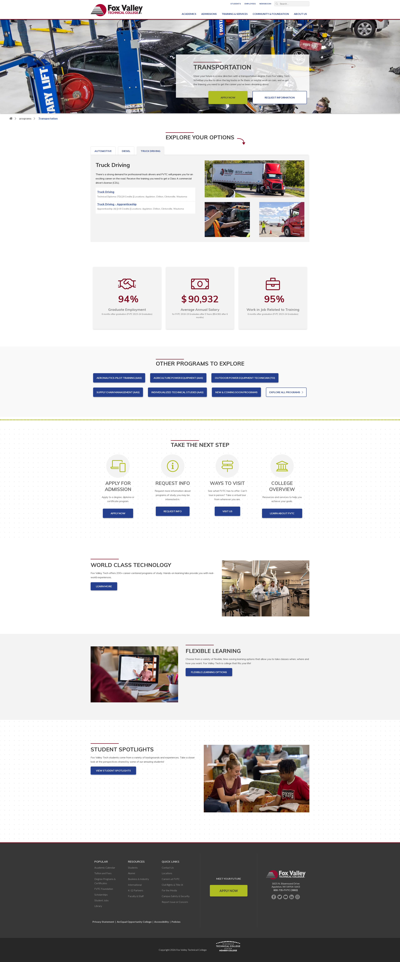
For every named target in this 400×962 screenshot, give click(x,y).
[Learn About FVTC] (282, 466)
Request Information (280, 97)
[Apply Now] (117, 466)
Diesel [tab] (126, 151)
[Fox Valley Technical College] (117, 10)
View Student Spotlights (113, 770)
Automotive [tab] (103, 151)
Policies (176, 921)
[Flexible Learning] (134, 676)
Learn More (104, 586)
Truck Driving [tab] (150, 151)
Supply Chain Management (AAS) (118, 392)
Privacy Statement (103, 921)
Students (235, 3)
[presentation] (103, 150)
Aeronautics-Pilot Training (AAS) (119, 377)
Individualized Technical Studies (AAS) (177, 392)
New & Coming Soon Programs (236, 392)
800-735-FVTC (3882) (285, 890)
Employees (250, 3)
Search (276, 3)
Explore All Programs (285, 392)
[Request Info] (173, 466)
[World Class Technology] (265, 590)
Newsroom (265, 3)
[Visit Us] (227, 466)
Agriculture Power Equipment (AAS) (178, 377)
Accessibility (161, 921)
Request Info (173, 511)
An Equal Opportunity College (134, 921)
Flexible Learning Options (209, 672)
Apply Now (228, 97)
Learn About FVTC (282, 513)
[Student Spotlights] (256, 781)
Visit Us (227, 511)
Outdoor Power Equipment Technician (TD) (245, 377)
